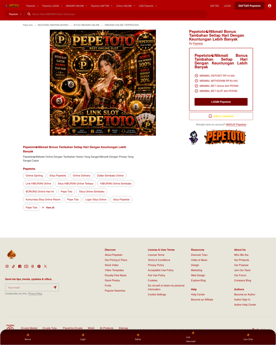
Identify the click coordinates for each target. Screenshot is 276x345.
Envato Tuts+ (50, 328)
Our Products (241, 260)
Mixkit (91, 328)
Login (83, 339)
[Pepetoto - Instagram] (7, 266)
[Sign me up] (55, 287)
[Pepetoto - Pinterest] (39, 266)
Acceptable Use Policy (161, 270)
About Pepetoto (113, 255)
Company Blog (242, 280)
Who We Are (241, 255)
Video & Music (199, 260)
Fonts (108, 285)
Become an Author (244, 294)
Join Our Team (242, 270)
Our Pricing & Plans (116, 260)
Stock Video (112, 265)
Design (195, 265)
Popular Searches (115, 290)
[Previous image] (30, 82)
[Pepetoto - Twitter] (45, 266)
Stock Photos (112, 280)
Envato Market (29, 328)
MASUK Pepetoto (236, 124)
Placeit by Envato (73, 328)
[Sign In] (269, 6)
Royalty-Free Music (116, 275)
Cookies (152, 280)
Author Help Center (245, 304)
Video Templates (114, 270)
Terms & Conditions (159, 260)
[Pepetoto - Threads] (32, 266)
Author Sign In (242, 299)
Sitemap (123, 328)
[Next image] (176, 82)
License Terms (156, 255)
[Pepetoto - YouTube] (26, 266)
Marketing (196, 270)
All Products (106, 328)
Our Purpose (241, 265)
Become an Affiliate (202, 299)
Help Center (198, 294)
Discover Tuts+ (199, 255)
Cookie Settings (157, 294)
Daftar (138, 339)
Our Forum (240, 275)
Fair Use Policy (156, 275)
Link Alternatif (190, 339)
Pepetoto (198, 43)
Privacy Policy (35, 293)
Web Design (198, 275)
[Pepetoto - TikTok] (13, 266)
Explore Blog (198, 280)
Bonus (28, 339)
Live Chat (248, 339)
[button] (102, 83)
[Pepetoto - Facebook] (20, 266)
